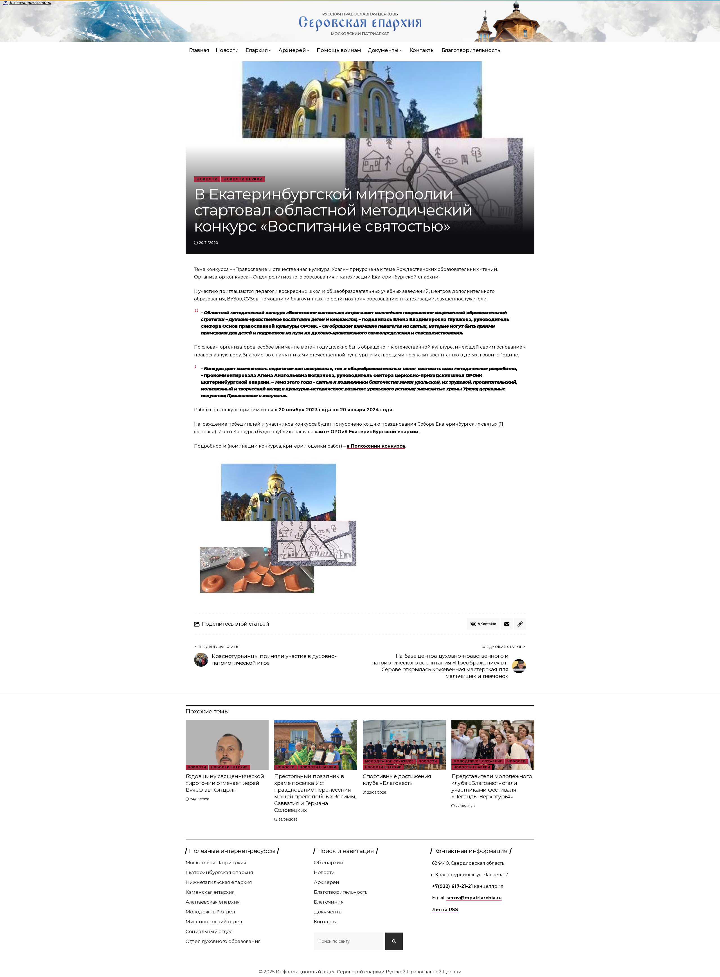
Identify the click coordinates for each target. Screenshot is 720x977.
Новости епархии (229, 767)
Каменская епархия (210, 892)
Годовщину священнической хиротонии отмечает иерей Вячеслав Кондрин (225, 783)
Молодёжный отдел (210, 912)
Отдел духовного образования (223, 941)
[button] (520, 624)
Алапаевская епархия (213, 902)
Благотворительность (30, 3)
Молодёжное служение (389, 761)
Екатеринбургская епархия (219, 872)
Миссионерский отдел (214, 921)
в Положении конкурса (376, 446)
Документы (328, 912)
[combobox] (348, 941)
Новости (207, 179)
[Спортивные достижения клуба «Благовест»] (404, 745)
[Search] (394, 941)
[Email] (507, 624)
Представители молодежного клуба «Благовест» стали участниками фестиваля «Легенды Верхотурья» (491, 786)
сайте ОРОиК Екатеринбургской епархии (366, 431)
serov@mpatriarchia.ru (474, 897)
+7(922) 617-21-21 (452, 886)
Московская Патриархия (216, 862)
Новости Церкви (243, 179)
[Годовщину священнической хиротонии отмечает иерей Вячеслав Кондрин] (227, 745)
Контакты (325, 921)
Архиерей (326, 882)
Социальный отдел (209, 931)
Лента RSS (445, 909)
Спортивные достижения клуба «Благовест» (397, 779)
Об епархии (328, 862)
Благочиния (329, 902)
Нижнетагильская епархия (219, 882)
